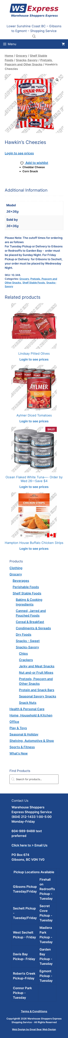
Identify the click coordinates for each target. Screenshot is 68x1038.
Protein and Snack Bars (36, 690)
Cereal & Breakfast (30, 622)
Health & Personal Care (26, 709)
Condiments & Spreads (33, 628)
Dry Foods (23, 634)
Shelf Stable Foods (33, 282)
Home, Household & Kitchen (30, 715)
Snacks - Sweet (28, 641)
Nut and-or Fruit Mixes (36, 672)
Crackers (26, 660)
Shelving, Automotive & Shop (31, 741)
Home (9, 55)
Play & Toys (18, 728)
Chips (23, 653)
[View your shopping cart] (63, 44)
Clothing (15, 568)
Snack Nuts (27, 703)
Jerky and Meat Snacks (36, 666)
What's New (18, 753)
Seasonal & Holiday (23, 734)
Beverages (21, 581)
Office (14, 722)
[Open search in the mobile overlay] (34, 36)
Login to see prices (19, 153)
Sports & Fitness (22, 747)
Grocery (21, 55)
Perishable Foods (26, 587)
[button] (57, 80)
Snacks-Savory (27, 60)
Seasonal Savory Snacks (37, 696)
